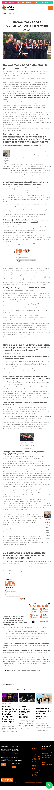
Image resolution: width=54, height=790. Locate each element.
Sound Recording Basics (47, 761)
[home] (7, 7)
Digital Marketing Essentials (47, 752)
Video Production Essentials (47, 765)
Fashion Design (36, 756)
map (3, 764)
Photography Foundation (46, 758)
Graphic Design (36, 761)
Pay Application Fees (9, 2)
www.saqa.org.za (35, 388)
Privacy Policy (39, 782)
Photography (35, 768)
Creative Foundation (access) (35, 748)
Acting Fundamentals (46, 749)
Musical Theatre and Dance (35, 765)
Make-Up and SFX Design (36, 771)
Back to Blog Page (8, 13)
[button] (50, 8)
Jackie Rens (7, 678)
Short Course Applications (45, 2)
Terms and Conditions (30, 782)
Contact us (6, 670)
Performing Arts (6, 703)
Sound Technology (35, 775)
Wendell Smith (7, 733)
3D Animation (35, 752)
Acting (34, 754)
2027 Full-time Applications (26, 2)
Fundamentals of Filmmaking (36, 759)
